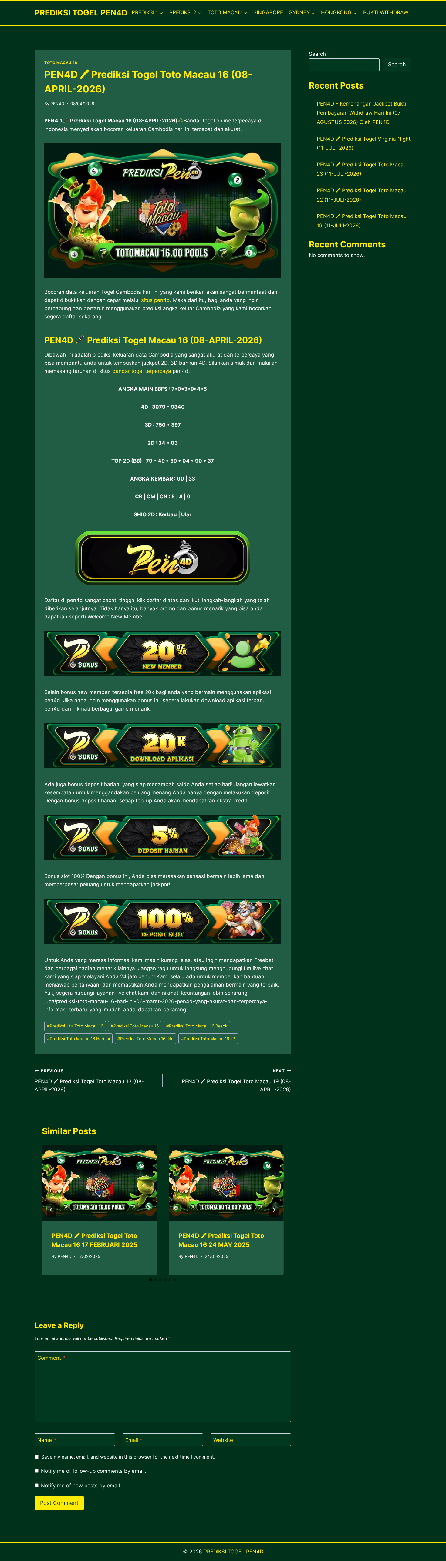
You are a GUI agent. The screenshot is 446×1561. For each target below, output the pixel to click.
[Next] (274, 1210)
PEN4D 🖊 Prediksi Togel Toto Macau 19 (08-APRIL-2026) (236, 1080)
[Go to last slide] (51, 1210)
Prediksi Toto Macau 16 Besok (196, 1025)
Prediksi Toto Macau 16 (135, 1025)
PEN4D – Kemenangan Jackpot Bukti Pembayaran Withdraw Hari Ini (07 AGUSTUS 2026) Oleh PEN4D (361, 113)
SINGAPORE (268, 12)
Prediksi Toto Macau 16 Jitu (145, 1038)
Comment (51, 1358)
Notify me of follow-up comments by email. (93, 1471)
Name (46, 1440)
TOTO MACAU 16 (60, 62)
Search (317, 54)
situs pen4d (155, 300)
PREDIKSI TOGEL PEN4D (233, 1552)
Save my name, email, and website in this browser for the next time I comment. (128, 1457)
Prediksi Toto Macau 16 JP (208, 1038)
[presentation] (99, 1183)
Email (134, 1440)
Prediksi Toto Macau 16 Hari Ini (78, 1038)
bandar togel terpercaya (141, 371)
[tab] (150, 1279)
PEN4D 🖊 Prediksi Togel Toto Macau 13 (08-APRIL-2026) (89, 1080)
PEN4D (57, 103)
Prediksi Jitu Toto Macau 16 (75, 1025)
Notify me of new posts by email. (81, 1485)
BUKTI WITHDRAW (385, 12)
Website (223, 1440)
